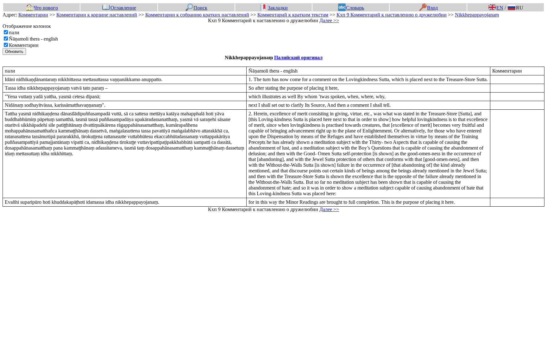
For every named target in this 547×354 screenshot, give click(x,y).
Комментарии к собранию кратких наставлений (197, 14)
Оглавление (123, 7)
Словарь (355, 7)
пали (14, 32)
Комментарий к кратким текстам (292, 14)
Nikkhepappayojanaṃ (477, 14)
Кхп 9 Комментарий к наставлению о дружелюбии (391, 14)
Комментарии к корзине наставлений (96, 14)
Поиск (200, 7)
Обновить (14, 51)
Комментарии (33, 14)
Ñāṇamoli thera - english (33, 39)
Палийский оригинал (298, 57)
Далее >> (329, 20)
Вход (432, 7)
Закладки (278, 7)
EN (499, 7)
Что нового (46, 7)
